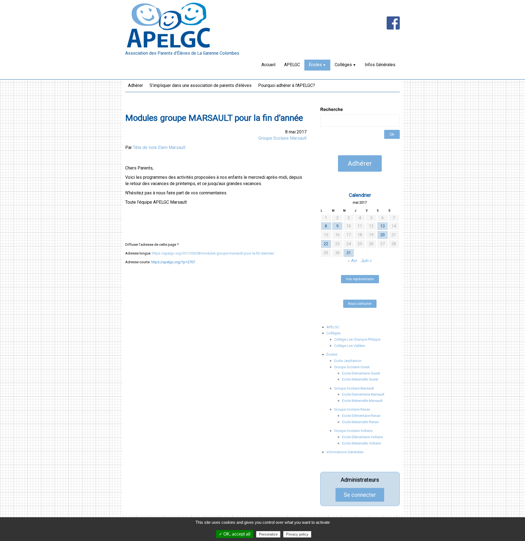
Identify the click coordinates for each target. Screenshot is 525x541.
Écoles (315, 64)
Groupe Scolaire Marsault (282, 138)
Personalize (268, 534)
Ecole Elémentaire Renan (361, 416)
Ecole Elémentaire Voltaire (362, 437)
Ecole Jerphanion (347, 361)
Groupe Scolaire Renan (352, 409)
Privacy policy (297, 534)
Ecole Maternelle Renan (360, 422)
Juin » (366, 260)
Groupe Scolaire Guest (352, 367)
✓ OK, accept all (234, 534)
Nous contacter (360, 304)
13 (382, 226)
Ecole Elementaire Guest (361, 373)
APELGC (292, 64)
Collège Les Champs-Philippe (357, 339)
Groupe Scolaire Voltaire (353, 431)
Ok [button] (392, 134)
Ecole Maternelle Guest (360, 379)
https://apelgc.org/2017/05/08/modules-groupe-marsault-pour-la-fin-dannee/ (213, 253)
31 (348, 252)
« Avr (352, 260)
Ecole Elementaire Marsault (363, 394)
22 (326, 243)
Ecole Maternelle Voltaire (361, 443)
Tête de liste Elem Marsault (159, 147)
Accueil (268, 64)
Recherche (331, 109)
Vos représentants (360, 279)
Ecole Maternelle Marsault (362, 401)
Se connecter (360, 495)
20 (382, 234)
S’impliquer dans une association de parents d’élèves (201, 85)
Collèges (343, 64)
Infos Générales (380, 64)
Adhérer (135, 85)
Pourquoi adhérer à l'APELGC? (286, 85)
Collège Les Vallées (349, 346)
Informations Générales (344, 452)
